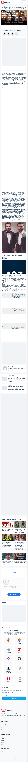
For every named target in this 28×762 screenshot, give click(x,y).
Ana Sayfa (3, 6)
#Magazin (19, 30)
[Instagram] (2, 751)
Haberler (3, 729)
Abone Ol (14, 698)
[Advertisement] (14, 353)
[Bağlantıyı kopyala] (16, 34)
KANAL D (3, 740)
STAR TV (3, 744)
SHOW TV (3, 738)
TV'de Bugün (4, 724)
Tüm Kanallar (4, 727)
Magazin (9, 6)
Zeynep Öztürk (7, 20)
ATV (2, 736)
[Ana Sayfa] (6, 2)
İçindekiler (5, 69)
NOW (2, 742)
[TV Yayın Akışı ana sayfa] (6, 710)
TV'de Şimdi (4, 725)
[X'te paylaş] (4, 34)
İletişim (10, 757)
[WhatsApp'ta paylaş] (12, 34)
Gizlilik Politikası (16, 757)
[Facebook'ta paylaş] (8, 34)
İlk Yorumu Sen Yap (14, 594)
